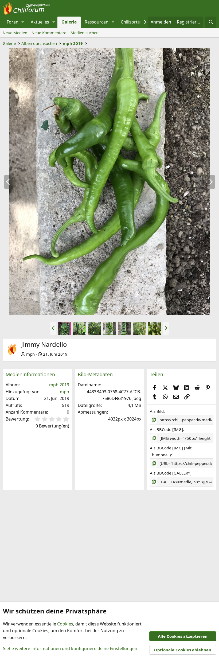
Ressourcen (96, 22)
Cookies (65, 624)
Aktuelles (40, 22)
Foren (12, 22)
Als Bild (157, 411)
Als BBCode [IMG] (166, 429)
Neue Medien (15, 32)
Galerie (69, 22)
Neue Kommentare (49, 32)
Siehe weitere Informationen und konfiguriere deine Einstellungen (70, 648)
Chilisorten (132, 22)
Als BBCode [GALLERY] (170, 473)
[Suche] (210, 22)
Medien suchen (85, 32)
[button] (23, 22)
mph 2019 (59, 385)
